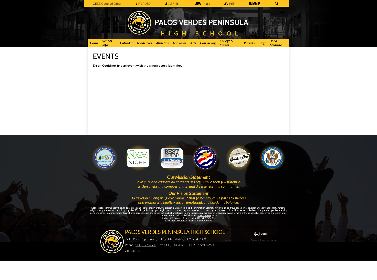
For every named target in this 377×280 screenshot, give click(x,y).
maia (207, 3)
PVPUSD (144, 3)
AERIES (173, 3)
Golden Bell (205, 158)
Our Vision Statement (188, 193)
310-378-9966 (204, 215)
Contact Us (132, 250)
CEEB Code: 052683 (107, 3)
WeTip (253, 5)
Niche (138, 158)
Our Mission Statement (188, 177)
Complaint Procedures (176, 220)
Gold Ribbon (238, 158)
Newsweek (171, 158)
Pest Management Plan (200, 220)
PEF (232, 3)
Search (277, 5)
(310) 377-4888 (145, 245)
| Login (263, 233)
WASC (104, 158)
